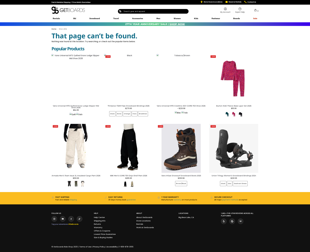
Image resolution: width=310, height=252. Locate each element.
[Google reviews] (232, 221)
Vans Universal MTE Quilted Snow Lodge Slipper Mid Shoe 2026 (76, 106)
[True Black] (240, 114)
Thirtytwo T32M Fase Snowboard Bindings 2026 (128, 106)
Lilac (229, 183)
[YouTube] (63, 219)
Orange (127, 114)
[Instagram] (54, 219)
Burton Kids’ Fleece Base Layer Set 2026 (233, 106)
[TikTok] (79, 219)
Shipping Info (99, 220)
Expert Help (240, 12)
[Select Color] (76, 116)
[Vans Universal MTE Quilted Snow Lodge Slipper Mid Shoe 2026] (76, 78)
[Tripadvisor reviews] (240, 221)
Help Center (99, 217)
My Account (225, 12)
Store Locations (143, 220)
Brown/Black (181, 183)
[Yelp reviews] (224, 221)
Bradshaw (143, 114)
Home (54, 29)
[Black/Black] (178, 114)
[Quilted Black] (73, 116)
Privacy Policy (99, 246)
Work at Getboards (145, 227)
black (112, 114)
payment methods (230, 200)
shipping (73, 200)
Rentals (139, 224)
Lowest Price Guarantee (105, 234)
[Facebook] (71, 219)
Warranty (98, 227)
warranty (177, 200)
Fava (134, 114)
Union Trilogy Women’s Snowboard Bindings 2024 (234, 175)
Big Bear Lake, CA (186, 217)
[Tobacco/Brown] (184, 114)
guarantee (131, 200)
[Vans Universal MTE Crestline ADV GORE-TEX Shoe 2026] (181, 78)
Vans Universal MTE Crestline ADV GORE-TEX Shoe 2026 (181, 106)
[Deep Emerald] (227, 114)
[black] (69, 184)
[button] (253, 10)
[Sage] (132, 184)
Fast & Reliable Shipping (61, 2)
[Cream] (83, 184)
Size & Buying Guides (103, 237)
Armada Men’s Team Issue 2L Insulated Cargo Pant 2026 (76, 175)
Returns (97, 224)
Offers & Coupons (102, 230)
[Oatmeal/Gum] (79, 116)
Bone (119, 114)
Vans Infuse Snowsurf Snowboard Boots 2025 (181, 175)
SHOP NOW (177, 24)
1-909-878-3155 (126, 246)
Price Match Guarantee (81, 2)
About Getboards (144, 217)
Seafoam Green (240, 183)
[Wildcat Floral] (234, 114)
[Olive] (76, 184)
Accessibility (112, 246)
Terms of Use (85, 246)
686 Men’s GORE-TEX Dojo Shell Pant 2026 (128, 175)
